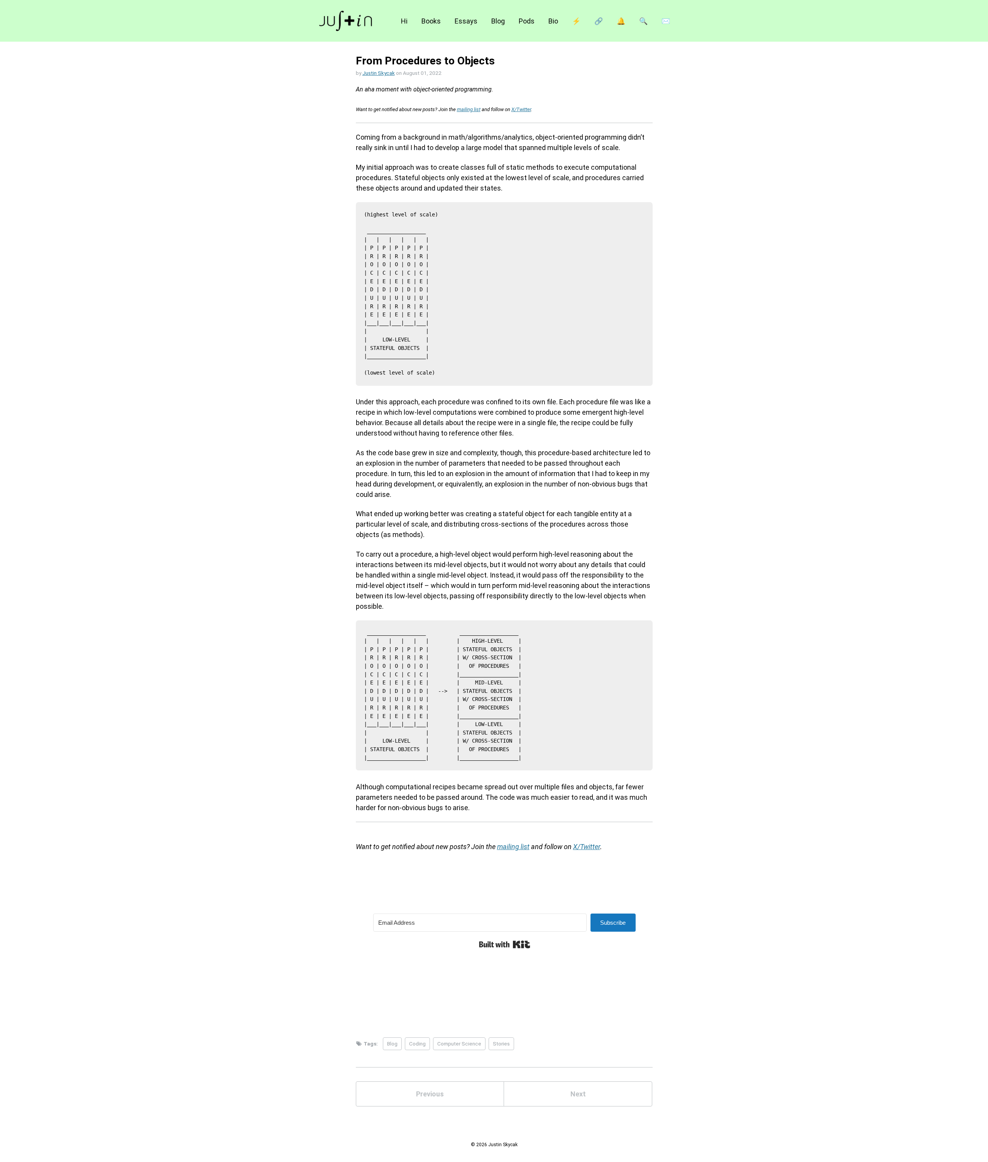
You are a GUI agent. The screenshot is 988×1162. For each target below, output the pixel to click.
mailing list (468, 109)
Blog (498, 21)
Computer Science (459, 1043)
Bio (553, 21)
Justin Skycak (378, 73)
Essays (466, 21)
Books (431, 21)
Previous (430, 1094)
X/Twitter (521, 109)
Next (578, 1094)
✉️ (665, 21)
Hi (404, 21)
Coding (417, 1043)
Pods (527, 21)
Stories (501, 1043)
